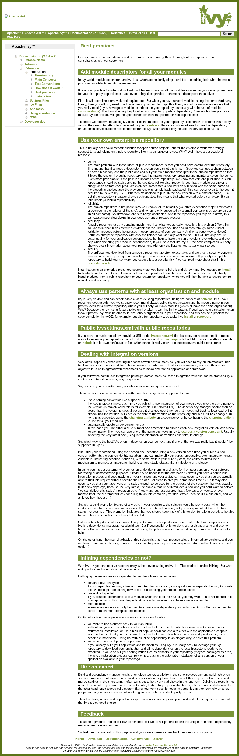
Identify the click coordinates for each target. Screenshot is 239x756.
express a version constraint (201, 431)
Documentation (117, 739)
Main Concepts (45, 79)
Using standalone (42, 113)
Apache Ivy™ (57, 33)
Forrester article (99, 263)
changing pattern (221, 417)
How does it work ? (49, 88)
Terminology (44, 75)
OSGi (33, 117)
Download (95, 739)
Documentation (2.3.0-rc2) (88, 33)
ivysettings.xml (162, 335)
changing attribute (142, 417)
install (226, 269)
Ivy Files (36, 104)
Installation (43, 96)
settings (172, 339)
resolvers (152, 125)
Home (79, 739)
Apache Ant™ (34, 33)
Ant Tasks (37, 109)
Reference (118, 33)
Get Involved (140, 739)
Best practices (45, 92)
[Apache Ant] (16, 16)
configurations (88, 111)
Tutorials (31, 64)
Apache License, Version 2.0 (160, 745)
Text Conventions (47, 83)
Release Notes (35, 60)
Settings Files (39, 100)
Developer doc (35, 121)
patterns (206, 299)
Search (158, 739)
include (87, 342)
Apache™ (14, 33)
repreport (204, 316)
